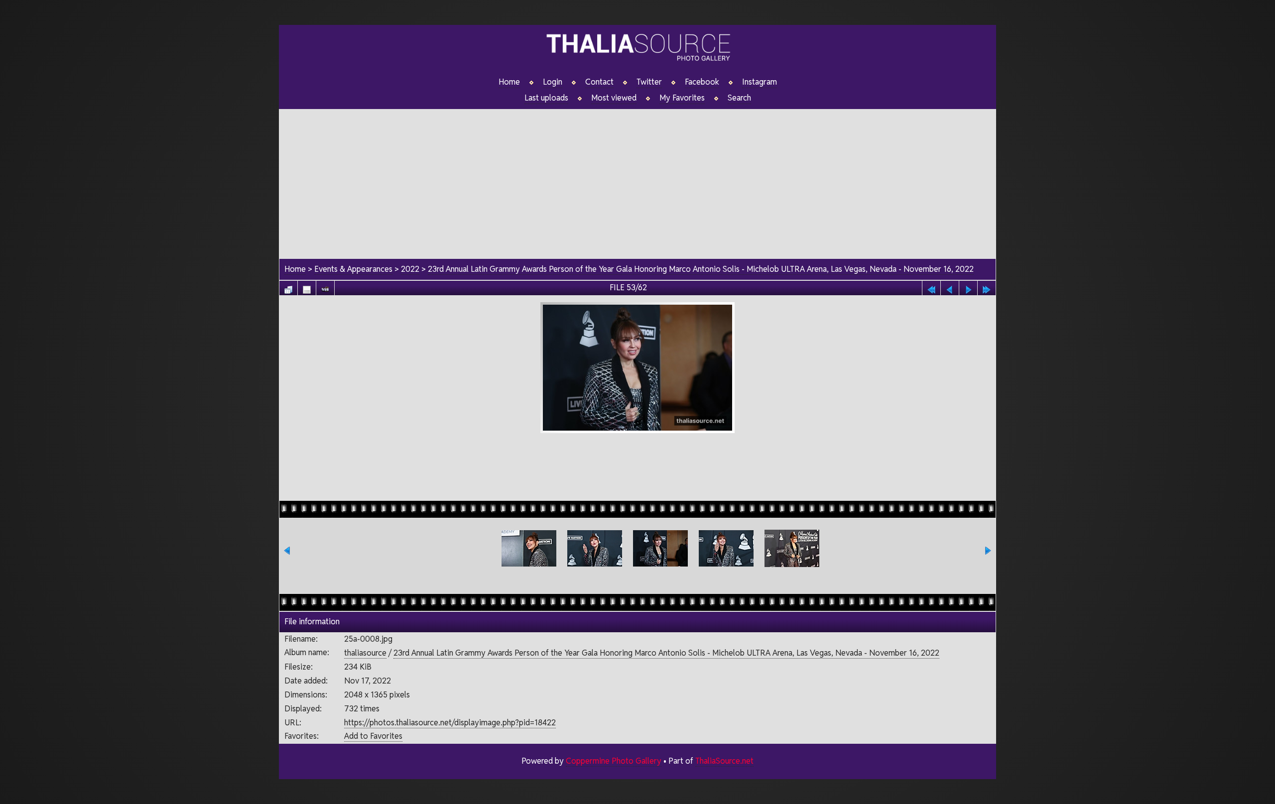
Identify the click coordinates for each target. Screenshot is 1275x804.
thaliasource (365, 653)
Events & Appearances (353, 269)
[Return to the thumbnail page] (288, 287)
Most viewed (614, 98)
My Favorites (682, 98)
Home (509, 82)
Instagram (759, 82)
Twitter (649, 82)
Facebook (702, 82)
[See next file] (968, 287)
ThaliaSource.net (724, 761)
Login (552, 82)
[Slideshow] (325, 287)
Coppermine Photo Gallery (613, 761)
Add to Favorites (373, 736)
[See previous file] (950, 287)
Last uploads (546, 98)
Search (739, 98)
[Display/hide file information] (307, 287)
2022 (410, 269)
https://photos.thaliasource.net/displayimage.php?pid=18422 (450, 722)
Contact (599, 82)
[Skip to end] (987, 287)
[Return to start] (931, 287)
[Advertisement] (637, 178)
